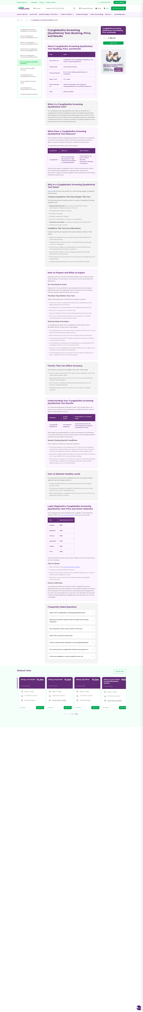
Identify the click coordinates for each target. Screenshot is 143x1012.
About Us (108, 14)
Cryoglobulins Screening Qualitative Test (44, 20)
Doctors (50, 191)
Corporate (34, 2)
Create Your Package (96, 14)
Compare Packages (82, 14)
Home (21, 20)
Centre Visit (33, 14)
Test (26, 20)
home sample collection (67, 515)
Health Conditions (66, 14)
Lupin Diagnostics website (71, 567)
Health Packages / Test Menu (48, 14)
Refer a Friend (50, 2)
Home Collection (22, 14)
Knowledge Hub (119, 14)
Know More (21, 707)
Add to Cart (113, 43)
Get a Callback (119, 2)
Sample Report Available (57, 700)
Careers (41, 2)
